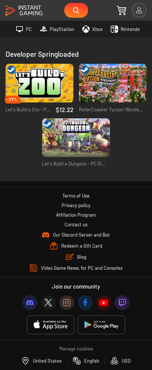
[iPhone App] (50, 324)
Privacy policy (76, 205)
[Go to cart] (121, 10)
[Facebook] (85, 302)
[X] (48, 302)
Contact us (76, 224)
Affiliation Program (76, 215)
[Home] (24, 11)
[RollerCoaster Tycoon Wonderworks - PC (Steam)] (113, 83)
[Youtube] (103, 302)
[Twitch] (122, 302)
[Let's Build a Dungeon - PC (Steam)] (76, 137)
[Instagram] (66, 302)
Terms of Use (76, 196)
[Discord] (30, 302)
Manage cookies (76, 349)
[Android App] (101, 324)
